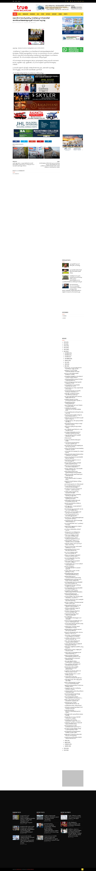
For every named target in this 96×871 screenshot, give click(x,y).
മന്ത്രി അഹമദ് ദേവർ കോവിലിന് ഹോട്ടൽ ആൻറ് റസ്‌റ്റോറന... (73, 418)
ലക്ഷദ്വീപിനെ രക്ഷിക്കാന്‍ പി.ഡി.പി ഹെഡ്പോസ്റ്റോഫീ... (72, 460)
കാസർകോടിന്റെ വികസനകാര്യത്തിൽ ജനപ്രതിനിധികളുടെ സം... (73, 588)
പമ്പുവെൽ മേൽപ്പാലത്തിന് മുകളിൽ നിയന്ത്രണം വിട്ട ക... (72, 435)
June (66, 364)
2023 (65, 347)
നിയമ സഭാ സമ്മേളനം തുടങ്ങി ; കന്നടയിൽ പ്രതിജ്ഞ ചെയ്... (71, 535)
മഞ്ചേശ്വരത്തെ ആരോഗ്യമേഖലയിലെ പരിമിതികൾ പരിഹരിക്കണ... (73, 454)
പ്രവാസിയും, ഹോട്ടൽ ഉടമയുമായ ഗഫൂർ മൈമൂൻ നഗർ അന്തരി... (72, 635)
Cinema (60, 14)
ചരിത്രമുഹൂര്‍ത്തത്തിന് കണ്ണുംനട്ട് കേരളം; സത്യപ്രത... (72, 608)
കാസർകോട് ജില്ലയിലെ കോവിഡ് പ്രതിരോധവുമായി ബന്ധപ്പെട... (72, 432)
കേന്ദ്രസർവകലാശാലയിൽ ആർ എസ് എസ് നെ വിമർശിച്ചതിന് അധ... (73, 621)
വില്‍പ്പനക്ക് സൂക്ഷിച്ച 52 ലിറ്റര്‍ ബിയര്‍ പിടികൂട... (72, 427)
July (66, 362)
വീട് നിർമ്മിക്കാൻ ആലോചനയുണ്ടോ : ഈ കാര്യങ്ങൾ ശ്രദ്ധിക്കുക (74, 824)
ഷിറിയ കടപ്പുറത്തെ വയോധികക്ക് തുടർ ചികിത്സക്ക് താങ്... (73, 475)
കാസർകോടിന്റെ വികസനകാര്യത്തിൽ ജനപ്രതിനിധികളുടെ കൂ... (73, 582)
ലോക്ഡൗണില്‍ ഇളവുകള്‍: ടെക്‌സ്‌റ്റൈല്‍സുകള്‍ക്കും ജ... (71, 594)
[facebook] (65, 1)
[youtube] (79, 1)
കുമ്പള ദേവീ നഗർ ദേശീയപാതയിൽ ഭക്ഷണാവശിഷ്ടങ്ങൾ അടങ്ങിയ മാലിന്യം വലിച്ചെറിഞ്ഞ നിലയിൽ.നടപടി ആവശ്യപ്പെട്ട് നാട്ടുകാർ (20, 151)
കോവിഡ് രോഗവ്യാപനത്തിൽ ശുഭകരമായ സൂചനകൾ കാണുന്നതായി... (71, 668)
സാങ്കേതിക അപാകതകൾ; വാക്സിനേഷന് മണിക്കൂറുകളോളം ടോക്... (72, 409)
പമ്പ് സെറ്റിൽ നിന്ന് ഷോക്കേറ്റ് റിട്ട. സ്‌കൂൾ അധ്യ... (73, 451)
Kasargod (32, 14)
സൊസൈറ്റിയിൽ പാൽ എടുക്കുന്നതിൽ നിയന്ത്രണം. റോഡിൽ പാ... (73, 597)
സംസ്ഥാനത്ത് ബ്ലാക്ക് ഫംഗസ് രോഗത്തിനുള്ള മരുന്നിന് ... (71, 515)
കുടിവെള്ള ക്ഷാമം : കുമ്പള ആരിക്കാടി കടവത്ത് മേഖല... (72, 506)
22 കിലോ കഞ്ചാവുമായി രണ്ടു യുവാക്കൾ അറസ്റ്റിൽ (71, 492)
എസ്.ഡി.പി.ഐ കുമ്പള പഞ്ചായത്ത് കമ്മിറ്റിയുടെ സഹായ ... (73, 547)
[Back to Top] (82, 869)
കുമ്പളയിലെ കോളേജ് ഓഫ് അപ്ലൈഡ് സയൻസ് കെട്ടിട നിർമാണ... (73, 377)
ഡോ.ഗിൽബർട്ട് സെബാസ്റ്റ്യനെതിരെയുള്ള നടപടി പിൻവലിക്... (72, 618)
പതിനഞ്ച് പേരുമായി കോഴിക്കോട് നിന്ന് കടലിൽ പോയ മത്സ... (73, 707)
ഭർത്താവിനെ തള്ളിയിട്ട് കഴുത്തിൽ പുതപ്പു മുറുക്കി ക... (73, 647)
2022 (65, 349)
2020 (65, 748)
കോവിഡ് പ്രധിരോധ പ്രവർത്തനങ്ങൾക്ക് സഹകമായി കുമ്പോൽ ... (72, 567)
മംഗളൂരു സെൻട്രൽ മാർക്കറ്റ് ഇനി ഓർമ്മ (72, 440)
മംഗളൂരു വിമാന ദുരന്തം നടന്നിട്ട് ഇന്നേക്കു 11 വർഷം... (71, 571)
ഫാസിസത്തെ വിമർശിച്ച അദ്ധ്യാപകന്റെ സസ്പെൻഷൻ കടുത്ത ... (73, 624)
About (16, 1)
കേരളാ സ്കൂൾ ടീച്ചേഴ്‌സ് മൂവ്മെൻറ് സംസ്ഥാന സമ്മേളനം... (72, 561)
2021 (65, 351)
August (66, 360)
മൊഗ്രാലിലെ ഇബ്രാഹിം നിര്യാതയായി (73, 484)
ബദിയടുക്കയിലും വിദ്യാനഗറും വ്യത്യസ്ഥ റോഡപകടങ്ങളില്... (72, 541)
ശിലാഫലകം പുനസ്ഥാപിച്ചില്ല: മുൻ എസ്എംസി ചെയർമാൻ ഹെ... (72, 512)
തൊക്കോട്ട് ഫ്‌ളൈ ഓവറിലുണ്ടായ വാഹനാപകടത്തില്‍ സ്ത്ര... (72, 611)
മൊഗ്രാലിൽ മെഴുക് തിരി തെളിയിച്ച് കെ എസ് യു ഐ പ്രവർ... (73, 446)
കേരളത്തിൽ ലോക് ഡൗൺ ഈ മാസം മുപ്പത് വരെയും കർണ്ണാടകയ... (72, 579)
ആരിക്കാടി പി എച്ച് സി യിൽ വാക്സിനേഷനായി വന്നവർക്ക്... (72, 371)
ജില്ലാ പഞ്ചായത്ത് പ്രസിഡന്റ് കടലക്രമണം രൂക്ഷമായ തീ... (71, 700)
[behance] (75, 1)
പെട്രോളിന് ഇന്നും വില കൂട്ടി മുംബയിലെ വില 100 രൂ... (73, 421)
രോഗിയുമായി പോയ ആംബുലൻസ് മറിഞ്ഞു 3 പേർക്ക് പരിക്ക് (72, 732)
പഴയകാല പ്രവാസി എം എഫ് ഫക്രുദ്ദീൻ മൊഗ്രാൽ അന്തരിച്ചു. (73, 600)
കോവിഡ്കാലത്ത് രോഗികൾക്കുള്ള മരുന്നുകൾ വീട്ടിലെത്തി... (72, 694)
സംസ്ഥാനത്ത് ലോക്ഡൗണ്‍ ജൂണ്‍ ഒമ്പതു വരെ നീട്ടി (73, 412)
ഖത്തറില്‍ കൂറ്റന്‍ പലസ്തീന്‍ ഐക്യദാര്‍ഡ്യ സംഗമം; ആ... (72, 703)
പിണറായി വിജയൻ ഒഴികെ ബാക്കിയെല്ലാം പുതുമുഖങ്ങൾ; (72, 661)
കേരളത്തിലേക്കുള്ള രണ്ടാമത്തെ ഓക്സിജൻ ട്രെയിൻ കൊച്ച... (71, 574)
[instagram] (71, 1)
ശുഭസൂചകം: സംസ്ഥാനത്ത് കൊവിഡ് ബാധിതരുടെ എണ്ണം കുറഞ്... (73, 368)
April (66, 740)
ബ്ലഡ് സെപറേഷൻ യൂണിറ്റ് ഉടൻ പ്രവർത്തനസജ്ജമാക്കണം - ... (72, 466)
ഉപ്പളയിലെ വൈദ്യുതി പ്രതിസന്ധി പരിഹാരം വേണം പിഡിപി (72, 671)
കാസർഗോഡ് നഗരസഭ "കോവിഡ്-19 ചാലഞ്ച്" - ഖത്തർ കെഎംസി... (73, 489)
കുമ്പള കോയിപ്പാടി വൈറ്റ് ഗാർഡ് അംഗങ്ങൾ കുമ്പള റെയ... (72, 550)
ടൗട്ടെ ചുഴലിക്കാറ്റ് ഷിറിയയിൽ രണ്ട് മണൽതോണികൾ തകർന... (72, 664)
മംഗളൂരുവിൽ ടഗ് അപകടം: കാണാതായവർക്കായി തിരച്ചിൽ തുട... (73, 677)
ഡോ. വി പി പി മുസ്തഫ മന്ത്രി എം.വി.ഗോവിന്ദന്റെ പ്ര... (70, 552)
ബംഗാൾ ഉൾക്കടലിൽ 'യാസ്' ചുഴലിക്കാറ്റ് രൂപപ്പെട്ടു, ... (73, 524)
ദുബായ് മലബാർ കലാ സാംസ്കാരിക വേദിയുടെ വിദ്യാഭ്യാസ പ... (72, 391)
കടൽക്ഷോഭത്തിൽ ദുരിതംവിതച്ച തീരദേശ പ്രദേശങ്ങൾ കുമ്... (73, 691)
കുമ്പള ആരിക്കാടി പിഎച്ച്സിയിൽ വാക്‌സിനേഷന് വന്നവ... (72, 385)
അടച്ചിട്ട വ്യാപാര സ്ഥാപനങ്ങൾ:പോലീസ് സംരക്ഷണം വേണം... (73, 478)
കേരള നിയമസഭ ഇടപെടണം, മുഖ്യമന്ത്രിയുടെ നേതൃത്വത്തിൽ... (73, 472)
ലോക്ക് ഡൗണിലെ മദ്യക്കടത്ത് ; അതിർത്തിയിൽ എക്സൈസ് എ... (72, 656)
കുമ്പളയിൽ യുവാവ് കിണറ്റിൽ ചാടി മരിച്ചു (75, 264)
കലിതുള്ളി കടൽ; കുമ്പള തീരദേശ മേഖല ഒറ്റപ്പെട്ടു (73, 714)
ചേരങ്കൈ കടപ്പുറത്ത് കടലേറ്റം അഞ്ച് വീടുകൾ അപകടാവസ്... (73, 737)
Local (19, 14)
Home (13, 1)
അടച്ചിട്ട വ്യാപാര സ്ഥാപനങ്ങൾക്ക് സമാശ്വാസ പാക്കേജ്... (72, 717)
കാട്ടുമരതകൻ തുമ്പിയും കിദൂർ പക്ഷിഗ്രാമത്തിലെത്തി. (71, 614)
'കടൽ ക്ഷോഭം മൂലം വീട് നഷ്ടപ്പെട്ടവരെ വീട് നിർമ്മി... (73, 680)
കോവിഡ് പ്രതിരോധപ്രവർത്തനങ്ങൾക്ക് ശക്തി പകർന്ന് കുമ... (73, 603)
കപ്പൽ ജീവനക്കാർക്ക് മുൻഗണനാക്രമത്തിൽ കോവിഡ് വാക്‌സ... (72, 711)
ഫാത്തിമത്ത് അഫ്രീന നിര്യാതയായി (72, 705)
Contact (19, 1)
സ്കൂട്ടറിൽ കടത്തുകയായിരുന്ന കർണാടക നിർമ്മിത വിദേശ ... (73, 685)
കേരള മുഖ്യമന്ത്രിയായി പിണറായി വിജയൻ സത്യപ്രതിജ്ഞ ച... (72, 605)
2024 (65, 345)
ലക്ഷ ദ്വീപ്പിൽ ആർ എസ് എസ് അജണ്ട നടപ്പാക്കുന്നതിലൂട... (73, 405)
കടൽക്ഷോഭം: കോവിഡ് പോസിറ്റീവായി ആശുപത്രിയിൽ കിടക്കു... (73, 723)
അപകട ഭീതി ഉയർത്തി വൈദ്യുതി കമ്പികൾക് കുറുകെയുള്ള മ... (72, 486)
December (67, 353)
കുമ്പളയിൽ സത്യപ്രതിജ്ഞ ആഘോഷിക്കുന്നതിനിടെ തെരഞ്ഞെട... (73, 591)
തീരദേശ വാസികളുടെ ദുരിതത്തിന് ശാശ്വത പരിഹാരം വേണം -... (72, 555)
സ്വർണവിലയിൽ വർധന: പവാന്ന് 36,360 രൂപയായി (72, 674)
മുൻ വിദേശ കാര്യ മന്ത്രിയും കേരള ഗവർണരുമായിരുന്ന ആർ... (72, 729)
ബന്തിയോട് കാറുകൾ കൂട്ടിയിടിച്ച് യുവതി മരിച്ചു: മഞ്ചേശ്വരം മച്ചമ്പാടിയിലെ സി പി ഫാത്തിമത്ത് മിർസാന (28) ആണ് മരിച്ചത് (72, 278)
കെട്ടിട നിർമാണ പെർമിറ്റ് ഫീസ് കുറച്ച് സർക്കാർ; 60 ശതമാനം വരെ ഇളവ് (74, 817)
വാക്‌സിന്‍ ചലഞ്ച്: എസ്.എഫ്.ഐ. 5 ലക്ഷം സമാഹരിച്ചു (73, 544)
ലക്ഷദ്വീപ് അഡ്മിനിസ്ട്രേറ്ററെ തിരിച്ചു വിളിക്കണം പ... (72, 481)
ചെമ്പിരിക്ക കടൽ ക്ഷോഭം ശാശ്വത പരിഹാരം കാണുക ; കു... (72, 638)
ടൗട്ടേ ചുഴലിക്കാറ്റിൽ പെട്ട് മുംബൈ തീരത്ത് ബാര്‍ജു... (72, 658)
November (67, 355)
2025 (65, 344)
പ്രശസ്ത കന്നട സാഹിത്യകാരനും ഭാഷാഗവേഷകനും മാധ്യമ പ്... (72, 532)
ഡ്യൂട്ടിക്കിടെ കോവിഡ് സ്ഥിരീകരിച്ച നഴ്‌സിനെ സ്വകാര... (72, 688)
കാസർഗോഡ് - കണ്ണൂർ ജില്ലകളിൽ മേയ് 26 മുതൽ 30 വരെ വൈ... (73, 518)
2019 (65, 750)
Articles (48, 14)
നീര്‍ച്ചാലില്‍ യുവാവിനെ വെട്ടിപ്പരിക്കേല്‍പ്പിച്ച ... (69, 402)
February (67, 744)
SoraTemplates (18, 869)
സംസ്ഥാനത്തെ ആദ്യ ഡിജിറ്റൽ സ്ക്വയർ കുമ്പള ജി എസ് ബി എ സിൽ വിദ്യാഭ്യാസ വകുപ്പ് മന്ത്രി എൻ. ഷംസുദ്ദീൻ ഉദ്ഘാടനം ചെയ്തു (36, 152)
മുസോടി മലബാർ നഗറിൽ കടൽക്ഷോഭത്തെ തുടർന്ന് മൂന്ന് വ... (73, 726)
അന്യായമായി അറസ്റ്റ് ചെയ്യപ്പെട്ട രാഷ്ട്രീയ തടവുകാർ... (72, 585)
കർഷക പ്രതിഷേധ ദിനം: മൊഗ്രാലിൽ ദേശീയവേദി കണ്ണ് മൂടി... (73, 469)
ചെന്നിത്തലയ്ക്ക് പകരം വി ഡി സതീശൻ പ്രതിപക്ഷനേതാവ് (73, 564)
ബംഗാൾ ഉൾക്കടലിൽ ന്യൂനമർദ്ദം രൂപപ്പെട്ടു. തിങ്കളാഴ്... (72, 558)
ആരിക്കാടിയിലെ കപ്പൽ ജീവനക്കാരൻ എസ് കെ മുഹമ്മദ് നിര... (72, 630)
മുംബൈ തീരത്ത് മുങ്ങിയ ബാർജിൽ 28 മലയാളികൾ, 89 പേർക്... (73, 644)
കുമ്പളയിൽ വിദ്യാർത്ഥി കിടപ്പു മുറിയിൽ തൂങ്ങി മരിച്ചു (76, 271)
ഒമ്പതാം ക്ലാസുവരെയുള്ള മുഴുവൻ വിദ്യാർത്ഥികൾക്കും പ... (72, 653)
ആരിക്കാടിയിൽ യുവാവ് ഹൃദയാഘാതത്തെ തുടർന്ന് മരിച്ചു (72, 577)
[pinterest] (81, 1)
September (67, 358)
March (66, 742)
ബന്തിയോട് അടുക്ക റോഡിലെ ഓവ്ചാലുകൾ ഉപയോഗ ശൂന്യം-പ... (73, 400)
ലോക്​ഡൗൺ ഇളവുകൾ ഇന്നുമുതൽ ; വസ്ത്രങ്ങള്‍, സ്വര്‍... (73, 382)
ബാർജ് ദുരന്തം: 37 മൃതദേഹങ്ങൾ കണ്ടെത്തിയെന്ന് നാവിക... (72, 627)
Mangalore (25, 14)
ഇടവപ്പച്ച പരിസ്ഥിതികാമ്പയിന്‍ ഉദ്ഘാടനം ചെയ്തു (71, 374)
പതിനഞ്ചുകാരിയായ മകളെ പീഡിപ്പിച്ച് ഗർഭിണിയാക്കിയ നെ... (73, 379)
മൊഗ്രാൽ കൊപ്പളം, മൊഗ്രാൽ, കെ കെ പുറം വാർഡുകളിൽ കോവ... (73, 509)
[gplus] (73, 1)
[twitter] (67, 1)
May (66, 366)
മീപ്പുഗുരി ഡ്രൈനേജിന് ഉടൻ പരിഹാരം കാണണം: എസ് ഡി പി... (73, 633)
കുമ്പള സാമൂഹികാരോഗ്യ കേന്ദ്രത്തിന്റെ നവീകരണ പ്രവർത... (73, 449)
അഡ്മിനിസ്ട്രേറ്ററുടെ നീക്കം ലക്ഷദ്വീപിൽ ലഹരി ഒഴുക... (73, 388)
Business (64, 315)
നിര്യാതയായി (67, 438)
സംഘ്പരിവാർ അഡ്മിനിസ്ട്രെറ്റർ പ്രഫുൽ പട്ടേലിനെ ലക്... (71, 443)
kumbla (34, 22)
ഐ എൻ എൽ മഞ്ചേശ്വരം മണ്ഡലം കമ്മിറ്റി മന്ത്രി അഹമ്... (73, 397)
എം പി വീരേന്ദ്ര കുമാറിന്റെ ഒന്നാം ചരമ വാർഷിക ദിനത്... (73, 430)
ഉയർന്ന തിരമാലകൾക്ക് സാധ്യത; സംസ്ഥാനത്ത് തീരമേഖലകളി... (72, 683)
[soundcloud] (83, 1)
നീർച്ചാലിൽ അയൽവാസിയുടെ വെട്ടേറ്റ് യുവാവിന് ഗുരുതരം (73, 424)
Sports (65, 14)
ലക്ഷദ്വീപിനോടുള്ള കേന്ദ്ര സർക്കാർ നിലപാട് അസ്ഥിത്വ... (72, 526)
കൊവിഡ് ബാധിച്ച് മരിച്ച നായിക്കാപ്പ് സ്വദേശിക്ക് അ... (72, 503)
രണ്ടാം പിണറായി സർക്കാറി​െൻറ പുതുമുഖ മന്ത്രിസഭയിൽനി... (72, 641)
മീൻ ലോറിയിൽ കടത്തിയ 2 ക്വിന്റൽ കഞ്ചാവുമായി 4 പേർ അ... (72, 463)
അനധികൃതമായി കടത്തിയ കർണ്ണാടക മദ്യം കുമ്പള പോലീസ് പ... (73, 415)
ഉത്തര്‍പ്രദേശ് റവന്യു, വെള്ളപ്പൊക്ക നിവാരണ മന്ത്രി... (73, 650)
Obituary (54, 14)
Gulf (38, 14)
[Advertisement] (77, 44)
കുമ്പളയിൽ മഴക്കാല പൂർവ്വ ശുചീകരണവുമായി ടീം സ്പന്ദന (72, 538)
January (67, 746)
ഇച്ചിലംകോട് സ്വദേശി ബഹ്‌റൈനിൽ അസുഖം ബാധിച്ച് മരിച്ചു (73, 735)
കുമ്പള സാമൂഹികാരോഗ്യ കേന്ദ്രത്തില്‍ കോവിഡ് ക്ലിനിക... (73, 457)
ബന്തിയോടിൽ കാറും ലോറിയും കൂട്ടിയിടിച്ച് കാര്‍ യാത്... (71, 498)
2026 (65, 342)
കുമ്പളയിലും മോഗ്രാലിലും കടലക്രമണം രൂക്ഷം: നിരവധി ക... (72, 720)
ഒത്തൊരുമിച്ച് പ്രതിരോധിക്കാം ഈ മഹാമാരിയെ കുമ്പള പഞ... (72, 501)
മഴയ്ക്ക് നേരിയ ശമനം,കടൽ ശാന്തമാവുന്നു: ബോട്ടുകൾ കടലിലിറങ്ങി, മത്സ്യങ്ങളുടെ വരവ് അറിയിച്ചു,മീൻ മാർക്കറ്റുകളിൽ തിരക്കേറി (27, 829)
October (67, 356)
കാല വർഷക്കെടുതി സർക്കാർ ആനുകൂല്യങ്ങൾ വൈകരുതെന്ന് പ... (73, 697)
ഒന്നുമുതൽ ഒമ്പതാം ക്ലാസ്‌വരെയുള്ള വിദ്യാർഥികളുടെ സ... (73, 521)
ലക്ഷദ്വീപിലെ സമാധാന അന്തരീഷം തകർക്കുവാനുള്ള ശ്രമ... (72, 495)
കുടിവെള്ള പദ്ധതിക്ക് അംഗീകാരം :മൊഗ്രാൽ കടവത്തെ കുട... (71, 394)
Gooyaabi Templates (30, 869)
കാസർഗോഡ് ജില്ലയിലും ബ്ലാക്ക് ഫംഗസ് (72, 529)
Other (42, 14)
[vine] (77, 1)
